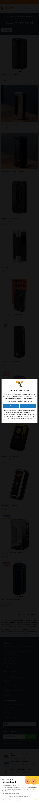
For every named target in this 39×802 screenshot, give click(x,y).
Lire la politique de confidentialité (10, 793)
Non (28, 406)
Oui (11, 406)
